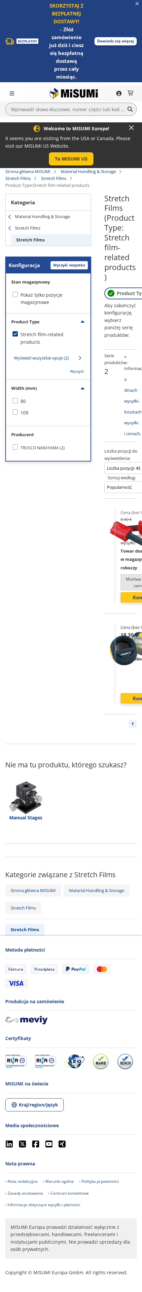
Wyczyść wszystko (69, 264)
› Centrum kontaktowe (68, 1193)
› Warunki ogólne (58, 1181)
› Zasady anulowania (24, 1193)
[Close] (131, 127)
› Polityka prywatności (99, 1181)
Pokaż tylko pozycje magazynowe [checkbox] (41, 298)
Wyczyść (77, 371)
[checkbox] (48, 338)
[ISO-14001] (45, 1061)
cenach (133, 433)
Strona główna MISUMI (28, 171)
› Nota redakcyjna (21, 1181)
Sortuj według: (122, 478)
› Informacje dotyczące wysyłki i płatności (42, 1204)
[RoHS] (100, 1061)
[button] (115, 41)
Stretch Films (18, 178)
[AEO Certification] (74, 1061)
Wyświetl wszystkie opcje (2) (41, 358)
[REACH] (125, 1061)
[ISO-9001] (16, 1061)
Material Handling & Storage (88, 171)
